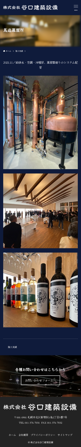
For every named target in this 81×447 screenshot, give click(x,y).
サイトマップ (65, 435)
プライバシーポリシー (43, 435)
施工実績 (12, 346)
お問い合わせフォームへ (40, 380)
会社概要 (23, 435)
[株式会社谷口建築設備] (30, 7)
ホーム (12, 435)
